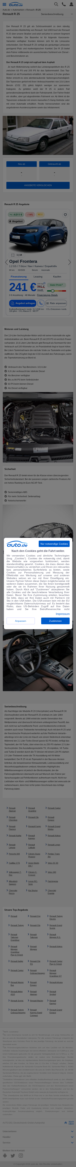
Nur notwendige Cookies (54, 543)
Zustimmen (55, 621)
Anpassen (20, 621)
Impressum (63, 614)
